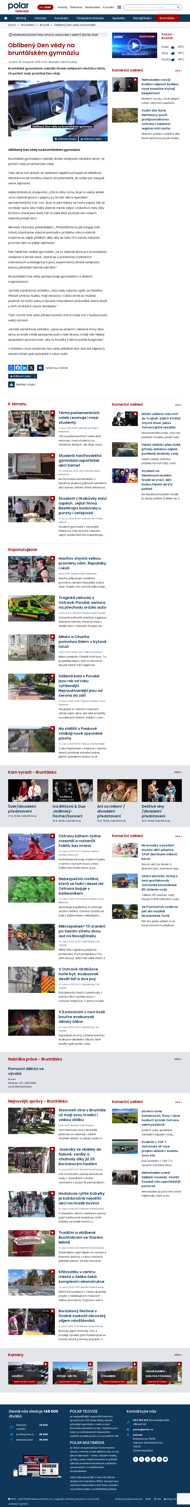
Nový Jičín (77, 652)
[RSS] (159, 1459)
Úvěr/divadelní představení (22, 809)
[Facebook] (135, 1459)
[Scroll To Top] (183, 1503)
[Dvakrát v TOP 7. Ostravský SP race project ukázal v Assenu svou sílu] (125, 1146)
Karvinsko (61, 18)
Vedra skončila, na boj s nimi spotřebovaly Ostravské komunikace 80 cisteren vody (160, 883)
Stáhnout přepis (66, 138)
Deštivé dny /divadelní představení (153, 811)
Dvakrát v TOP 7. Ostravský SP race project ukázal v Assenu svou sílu (160, 1149)
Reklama (76, 7)
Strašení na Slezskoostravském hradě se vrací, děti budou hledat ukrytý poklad (157, 480)
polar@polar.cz (143, 1429)
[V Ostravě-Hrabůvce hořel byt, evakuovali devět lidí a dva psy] (31, 980)
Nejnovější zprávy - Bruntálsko (38, 1101)
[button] (119, 7)
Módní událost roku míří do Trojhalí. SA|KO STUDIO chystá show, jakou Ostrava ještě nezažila (161, 421)
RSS (159, 1499)
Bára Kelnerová (88, 573)
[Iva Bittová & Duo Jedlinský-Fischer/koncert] (73, 790)
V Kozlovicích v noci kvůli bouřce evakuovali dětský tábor (82, 1016)
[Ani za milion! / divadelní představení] (117, 790)
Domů (12, 25)
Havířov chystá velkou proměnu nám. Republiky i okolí (82, 563)
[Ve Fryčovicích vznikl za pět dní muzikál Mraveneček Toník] (125, 911)
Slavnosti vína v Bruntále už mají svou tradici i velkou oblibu (82, 1114)
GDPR (148, 1499)
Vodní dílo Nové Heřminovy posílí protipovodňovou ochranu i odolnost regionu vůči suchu (156, 119)
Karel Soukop (68, 62)
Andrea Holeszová (68, 854)
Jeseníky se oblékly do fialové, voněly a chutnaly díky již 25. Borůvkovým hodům (80, 1156)
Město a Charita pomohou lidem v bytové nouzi (83, 641)
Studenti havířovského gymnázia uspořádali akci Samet (80, 460)
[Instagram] (141, 1459)
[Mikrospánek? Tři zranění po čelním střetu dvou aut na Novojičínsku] (31, 937)
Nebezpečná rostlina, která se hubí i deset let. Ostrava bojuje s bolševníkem (81, 886)
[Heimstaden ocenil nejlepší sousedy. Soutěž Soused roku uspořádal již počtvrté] (125, 1177)
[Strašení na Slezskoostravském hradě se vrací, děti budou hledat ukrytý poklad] (125, 475)
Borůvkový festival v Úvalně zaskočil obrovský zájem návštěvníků (82, 1315)
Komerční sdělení (127, 70)
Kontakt (108, 7)
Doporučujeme (22, 549)
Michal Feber (98, 743)
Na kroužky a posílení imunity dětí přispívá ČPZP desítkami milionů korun (159, 852)
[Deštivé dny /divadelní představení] (162, 790)
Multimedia (92, 7)
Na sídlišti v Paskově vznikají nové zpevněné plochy (81, 733)
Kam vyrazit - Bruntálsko (32, 772)
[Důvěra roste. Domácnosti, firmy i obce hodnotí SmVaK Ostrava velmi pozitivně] (125, 1116)
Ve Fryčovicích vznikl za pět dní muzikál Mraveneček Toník (160, 911)
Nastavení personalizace (128, 1499)
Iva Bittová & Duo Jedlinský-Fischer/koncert (69, 811)
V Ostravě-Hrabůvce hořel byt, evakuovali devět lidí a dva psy (78, 973)
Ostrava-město (90, 851)
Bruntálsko (167, 18)
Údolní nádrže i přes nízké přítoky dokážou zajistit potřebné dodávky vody (161, 449)
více (177, 772)
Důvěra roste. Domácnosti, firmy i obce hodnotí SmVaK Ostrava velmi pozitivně (161, 1118)
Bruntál (44, 25)
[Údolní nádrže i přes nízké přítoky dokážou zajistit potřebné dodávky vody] (125, 449)
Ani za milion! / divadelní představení (111, 811)
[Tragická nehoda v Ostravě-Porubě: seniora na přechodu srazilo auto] (31, 608)
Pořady (62, 7)
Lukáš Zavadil (98, 612)
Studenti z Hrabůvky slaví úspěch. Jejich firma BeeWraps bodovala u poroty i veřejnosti (83, 506)
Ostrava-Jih (88, 518)
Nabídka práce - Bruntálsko (35, 1059)
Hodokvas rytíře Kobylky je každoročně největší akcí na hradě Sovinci (82, 1198)
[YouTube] (165, 1459)
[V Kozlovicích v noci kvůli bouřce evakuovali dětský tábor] (31, 1023)
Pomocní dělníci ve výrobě (26, 1071)
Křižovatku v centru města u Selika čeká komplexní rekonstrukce (81, 1276)
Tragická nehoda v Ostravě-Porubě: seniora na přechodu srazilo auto (82, 602)
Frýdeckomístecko (90, 18)
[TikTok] (153, 1459)
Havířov (90, 470)
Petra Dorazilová (93, 652)
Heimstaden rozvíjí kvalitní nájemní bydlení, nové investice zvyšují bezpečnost (160, 86)
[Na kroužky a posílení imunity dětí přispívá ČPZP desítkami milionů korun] (125, 850)
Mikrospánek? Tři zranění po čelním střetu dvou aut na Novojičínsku (82, 931)
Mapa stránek (174, 1499)
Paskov (86, 743)
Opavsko (118, 18)
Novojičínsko (142, 18)
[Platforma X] (147, 1459)
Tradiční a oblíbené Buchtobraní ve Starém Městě (81, 1237)
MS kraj (21, 18)
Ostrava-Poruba (80, 612)
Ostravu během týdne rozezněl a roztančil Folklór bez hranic (80, 840)
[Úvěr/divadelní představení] (28, 790)
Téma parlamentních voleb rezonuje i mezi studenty (79, 417)
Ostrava (40, 18)
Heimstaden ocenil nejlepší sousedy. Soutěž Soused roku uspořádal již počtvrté (161, 1179)
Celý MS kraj (84, 428)
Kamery (16, 1354)
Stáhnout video (92, 138)
